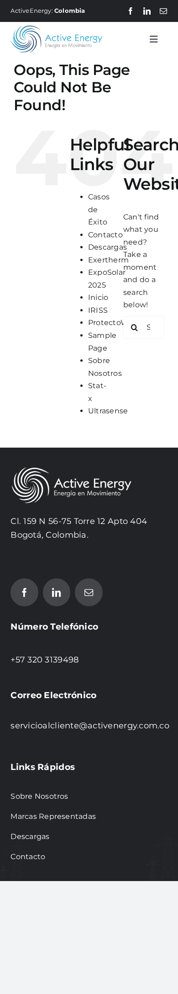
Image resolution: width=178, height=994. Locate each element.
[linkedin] (147, 11)
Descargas (107, 247)
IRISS (98, 310)
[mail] (163, 11)
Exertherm (108, 260)
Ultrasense (108, 410)
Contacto (105, 234)
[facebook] (130, 11)
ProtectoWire (113, 322)
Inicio (98, 297)
